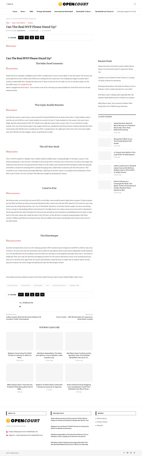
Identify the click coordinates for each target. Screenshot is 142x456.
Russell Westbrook (59, 285)
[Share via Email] (42, 37)
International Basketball (63, 12)
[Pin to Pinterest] (37, 37)
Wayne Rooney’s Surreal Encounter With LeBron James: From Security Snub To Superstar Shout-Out (116, 69)
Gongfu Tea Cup (26, 84)
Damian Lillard (13, 285)
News (23, 12)
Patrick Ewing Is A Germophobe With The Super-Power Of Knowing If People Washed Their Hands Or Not (125, 185)
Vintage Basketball (44, 12)
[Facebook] (7, 4)
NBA (31, 12)
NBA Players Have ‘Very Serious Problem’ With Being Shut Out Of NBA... (20, 387)
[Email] (10, 4)
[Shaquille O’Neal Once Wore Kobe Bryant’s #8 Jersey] (104, 142)
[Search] (135, 4)
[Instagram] (9, 4)
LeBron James (38, 285)
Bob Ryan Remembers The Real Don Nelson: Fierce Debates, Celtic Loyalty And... (49, 355)
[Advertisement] (117, 37)
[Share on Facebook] (27, 37)
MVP (47, 285)
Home (15, 12)
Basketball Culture (83, 12)
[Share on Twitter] (32, 37)
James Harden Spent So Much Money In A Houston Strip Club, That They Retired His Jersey (124, 126)
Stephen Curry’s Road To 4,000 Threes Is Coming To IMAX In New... (20, 355)
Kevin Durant (25, 285)
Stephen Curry (74, 285)
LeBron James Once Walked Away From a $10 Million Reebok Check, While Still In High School (125, 169)
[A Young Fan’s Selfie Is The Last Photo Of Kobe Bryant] (104, 155)
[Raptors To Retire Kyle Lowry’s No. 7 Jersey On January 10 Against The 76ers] (49, 373)
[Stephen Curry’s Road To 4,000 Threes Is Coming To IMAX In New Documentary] (20, 341)
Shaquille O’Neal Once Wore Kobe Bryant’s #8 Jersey (123, 141)
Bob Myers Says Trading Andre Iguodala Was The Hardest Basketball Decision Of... (79, 355)
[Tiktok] (12, 4)
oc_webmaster (19, 31)
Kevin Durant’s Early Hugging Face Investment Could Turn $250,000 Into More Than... (79, 387)
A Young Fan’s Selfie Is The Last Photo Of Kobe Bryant (124, 153)
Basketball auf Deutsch (104, 12)
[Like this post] (21, 37)
